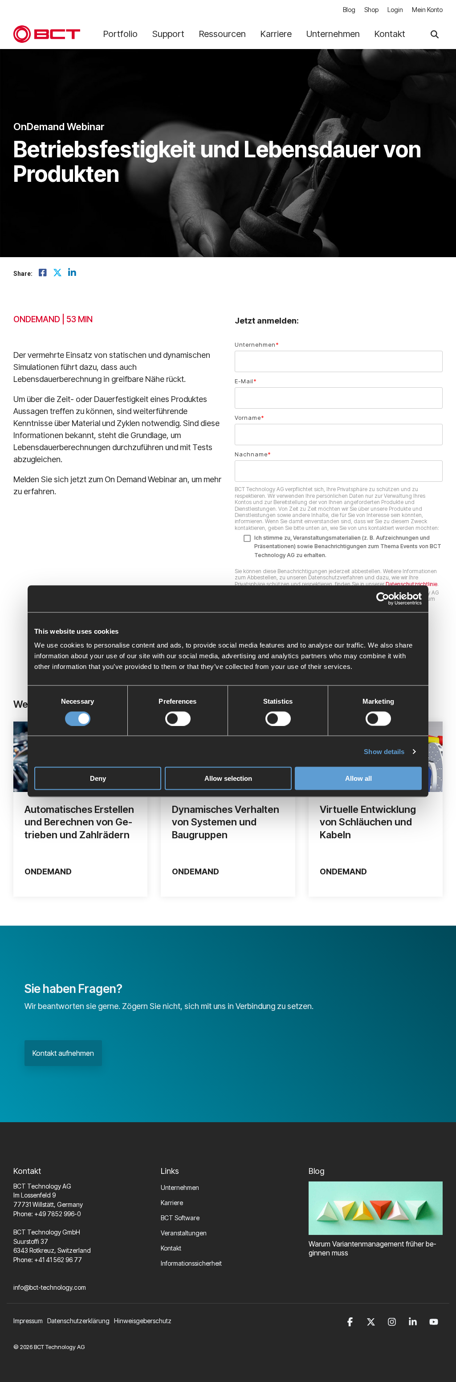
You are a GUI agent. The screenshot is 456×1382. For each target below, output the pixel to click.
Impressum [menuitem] (28, 1321)
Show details (384, 751)
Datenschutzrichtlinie (411, 584)
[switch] (178, 718)
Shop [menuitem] (371, 9)
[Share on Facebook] (43, 273)
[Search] (434, 34)
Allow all (358, 778)
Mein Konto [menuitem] (427, 9)
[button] (351, 1320)
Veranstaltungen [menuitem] (184, 1233)
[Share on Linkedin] (72, 273)
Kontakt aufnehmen (63, 1053)
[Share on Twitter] (57, 273)
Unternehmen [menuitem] (180, 1187)
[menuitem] (80, 1321)
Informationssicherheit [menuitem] (191, 1263)
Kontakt (390, 34)
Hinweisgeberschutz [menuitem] (142, 1321)
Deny (98, 778)
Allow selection (228, 778)
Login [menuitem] (395, 9)
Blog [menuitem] (349, 9)
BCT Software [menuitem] (180, 1218)
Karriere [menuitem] (172, 1202)
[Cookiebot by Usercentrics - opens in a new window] (383, 598)
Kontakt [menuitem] (171, 1248)
